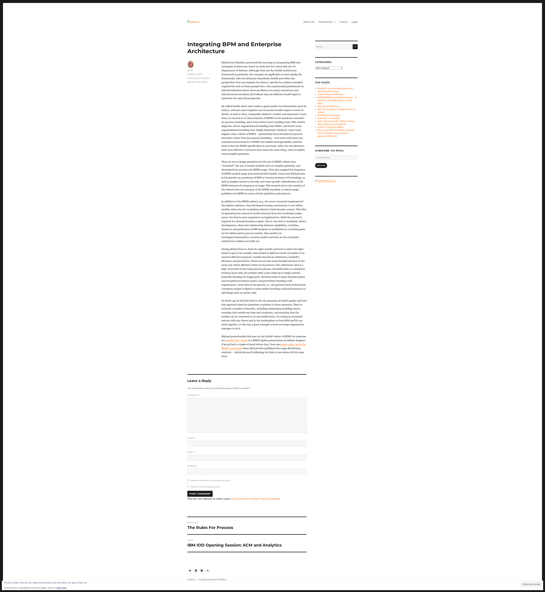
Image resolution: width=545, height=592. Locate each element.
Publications (325, 22)
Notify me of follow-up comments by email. (211, 480)
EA (200, 78)
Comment (193, 395)
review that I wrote (237, 340)
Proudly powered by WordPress (213, 579)
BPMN (204, 82)
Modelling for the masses (328, 115)
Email (191, 452)
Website (192, 466)
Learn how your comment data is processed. (256, 498)
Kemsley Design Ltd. (326, 181)
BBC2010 (191, 82)
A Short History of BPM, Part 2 (331, 94)
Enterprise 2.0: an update (328, 118)
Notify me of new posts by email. (206, 487)
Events (344, 22)
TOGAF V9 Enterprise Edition (330, 127)
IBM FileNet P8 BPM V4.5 (328, 106)
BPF (198, 82)
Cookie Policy (61, 588)
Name (191, 438)
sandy (190, 70)
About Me (309, 22)
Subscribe (321, 165)
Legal (355, 22)
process (206, 78)
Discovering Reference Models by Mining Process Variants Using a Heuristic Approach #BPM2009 (336, 133)
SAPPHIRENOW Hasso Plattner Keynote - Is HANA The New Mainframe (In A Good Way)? (337, 100)
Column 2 (191, 579)
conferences (193, 78)
